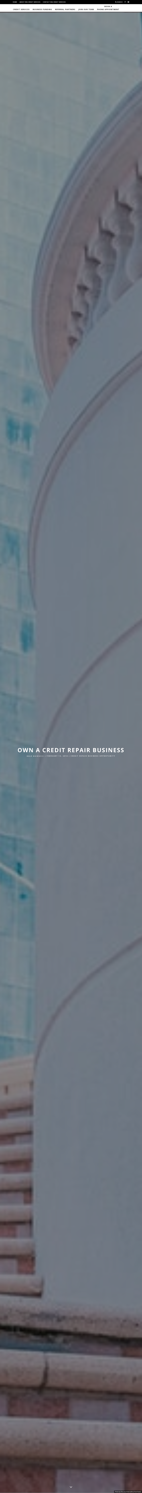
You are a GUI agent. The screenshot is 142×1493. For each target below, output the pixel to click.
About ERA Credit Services (30, 2)
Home (15, 2)
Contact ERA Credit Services (54, 2)
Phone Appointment (108, 8)
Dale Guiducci (35, 756)
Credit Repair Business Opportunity (93, 756)
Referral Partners (65, 9)
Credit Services (21, 9)
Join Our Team (86, 9)
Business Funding (42, 9)
